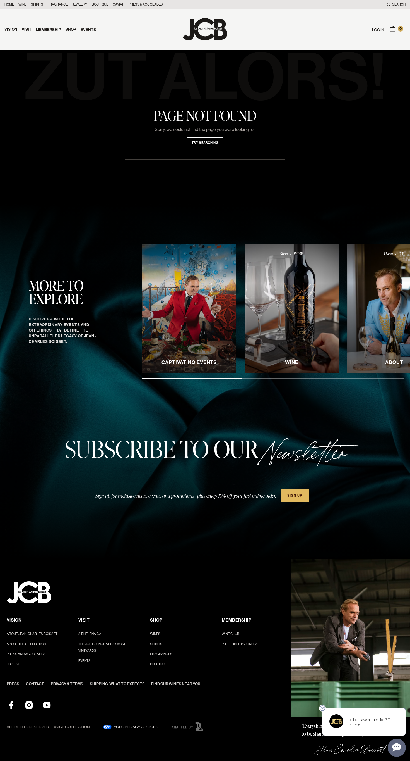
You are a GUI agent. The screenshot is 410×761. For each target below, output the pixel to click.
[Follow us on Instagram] (29, 705)
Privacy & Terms (67, 684)
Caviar (118, 4)
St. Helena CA (89, 634)
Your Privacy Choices (136, 727)
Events (88, 29)
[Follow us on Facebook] (11, 705)
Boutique (100, 4)
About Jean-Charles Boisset (32, 634)
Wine (22, 4)
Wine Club (230, 634)
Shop (71, 29)
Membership (48, 29)
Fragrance (58, 4)
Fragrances (161, 654)
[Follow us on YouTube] (46, 705)
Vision (10, 29)
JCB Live (13, 664)
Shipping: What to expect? (117, 684)
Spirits (37, 4)
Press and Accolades (26, 654)
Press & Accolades (146, 4)
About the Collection (26, 644)
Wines (155, 634)
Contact (35, 684)
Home (9, 4)
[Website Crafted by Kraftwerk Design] (187, 726)
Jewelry (79, 4)
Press (13, 684)
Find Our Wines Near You (175, 684)
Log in (378, 30)
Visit (27, 29)
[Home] (205, 29)
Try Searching (205, 143)
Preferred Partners (240, 644)
